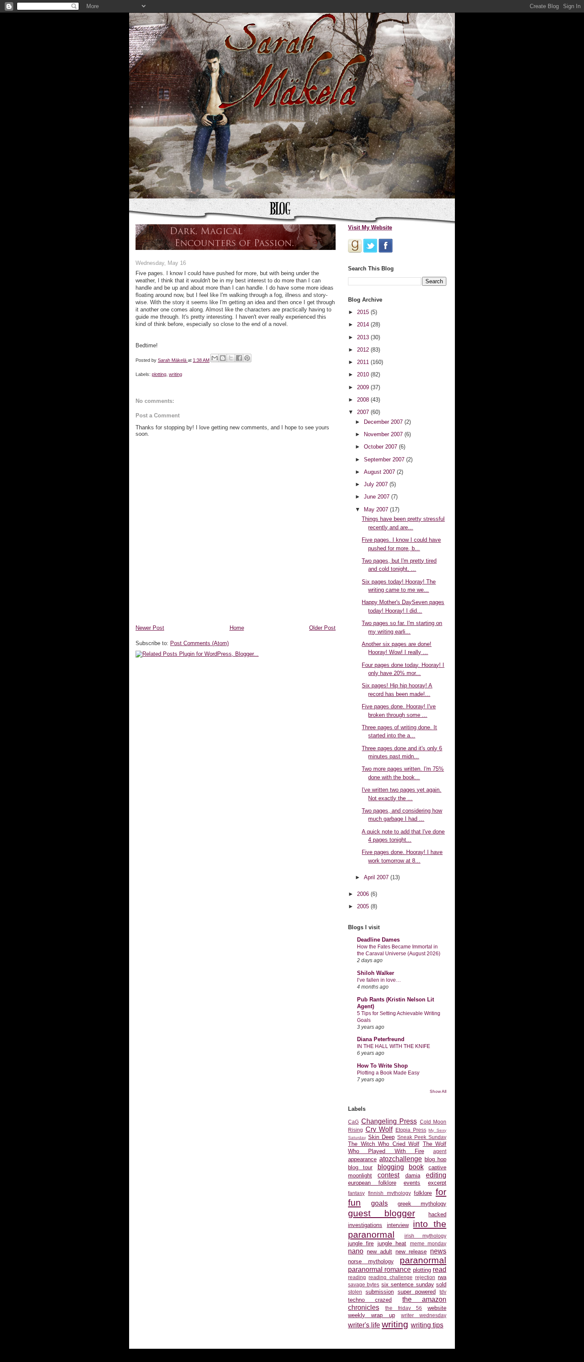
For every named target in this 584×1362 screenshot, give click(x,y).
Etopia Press (410, 1130)
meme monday (428, 1243)
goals (379, 1203)
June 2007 (377, 496)
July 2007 (376, 484)
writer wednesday (423, 1315)
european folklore (372, 1183)
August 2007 (380, 472)
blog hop (435, 1159)
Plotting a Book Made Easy (388, 1073)
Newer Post (150, 628)
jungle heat (392, 1243)
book (416, 1167)
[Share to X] (231, 358)
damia (412, 1175)
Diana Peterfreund (380, 1039)
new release (411, 1251)
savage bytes (363, 1284)
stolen (355, 1291)
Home (237, 628)
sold (441, 1284)
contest (388, 1175)
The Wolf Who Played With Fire (397, 1147)
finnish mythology (389, 1193)
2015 (364, 312)
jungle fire (361, 1243)
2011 (364, 362)
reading (357, 1277)
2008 (364, 399)
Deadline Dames (378, 939)
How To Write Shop (382, 1066)
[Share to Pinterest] (247, 358)
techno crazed (370, 1300)
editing (436, 1175)
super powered (417, 1292)
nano (355, 1251)
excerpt (437, 1183)
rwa (442, 1277)
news (438, 1251)
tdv (442, 1291)
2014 (364, 324)
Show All (438, 1091)
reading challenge (390, 1277)
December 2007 (384, 422)
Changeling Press (389, 1121)
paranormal (423, 1260)
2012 (364, 349)
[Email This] (214, 358)
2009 (364, 387)
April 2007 (377, 877)
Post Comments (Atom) (199, 643)
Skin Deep (381, 1137)
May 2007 (377, 509)
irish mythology (425, 1236)
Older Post (322, 628)
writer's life (364, 1325)
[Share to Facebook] (239, 358)
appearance (362, 1159)
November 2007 (384, 434)
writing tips (427, 1325)
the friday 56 (403, 1308)
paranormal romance (379, 1269)
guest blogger (381, 1213)
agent (439, 1151)
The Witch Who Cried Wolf (383, 1144)
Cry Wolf (379, 1129)
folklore (423, 1193)
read (439, 1269)
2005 (364, 906)
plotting (159, 374)
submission (380, 1292)
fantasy (356, 1193)
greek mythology (422, 1204)
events (412, 1183)
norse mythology (371, 1261)
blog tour (360, 1167)
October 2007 (381, 446)
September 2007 (385, 459)
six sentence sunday (407, 1284)
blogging (391, 1167)
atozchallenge (400, 1158)
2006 (364, 894)
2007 (364, 412)
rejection (425, 1277)
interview (398, 1225)
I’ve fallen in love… (379, 980)
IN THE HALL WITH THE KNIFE (393, 1046)
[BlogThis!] (222, 358)
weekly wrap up (371, 1315)
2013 (364, 337)
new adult (379, 1251)
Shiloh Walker (375, 973)
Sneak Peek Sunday (421, 1137)
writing (175, 374)
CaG (353, 1121)
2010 (364, 374)
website (437, 1308)
